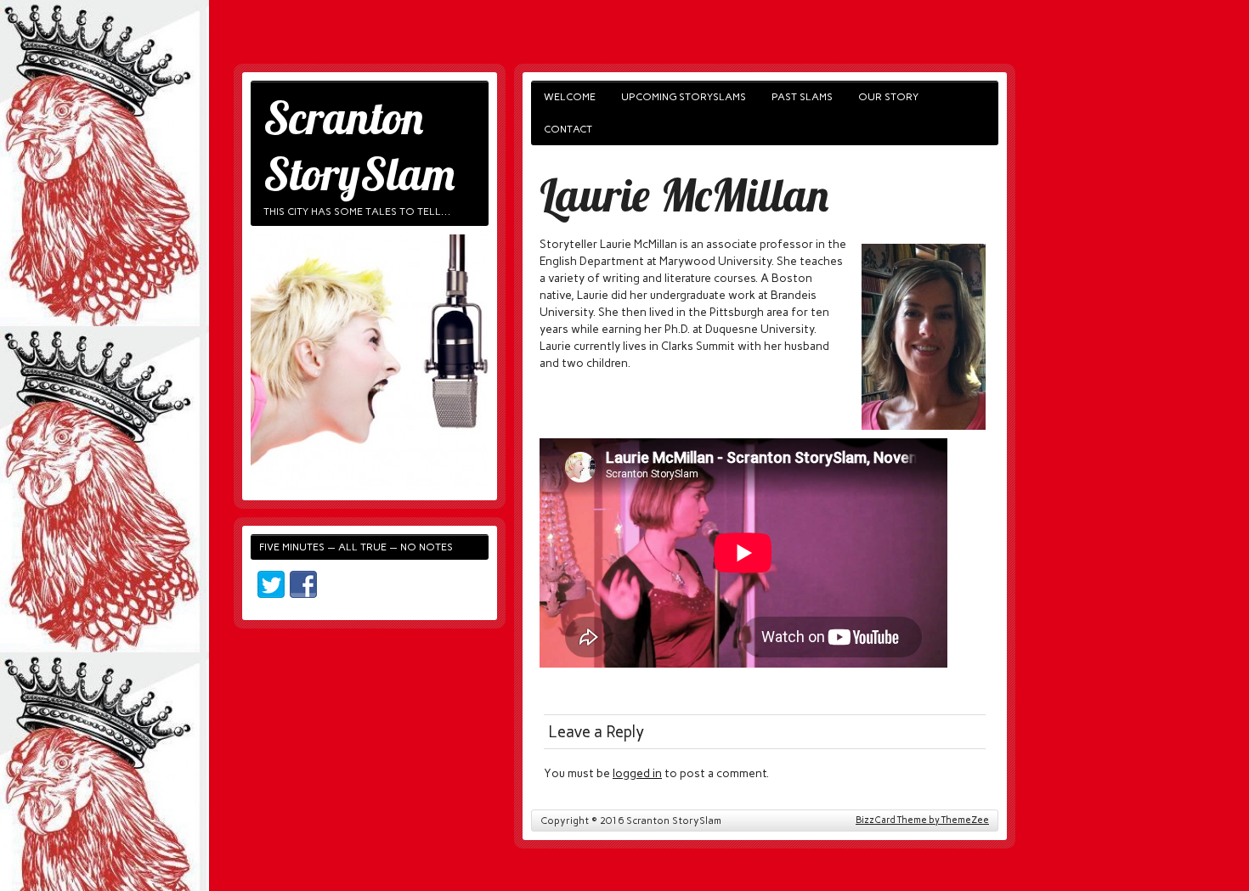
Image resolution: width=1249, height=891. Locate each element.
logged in (637, 773)
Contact (568, 129)
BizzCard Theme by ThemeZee (922, 820)
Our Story (888, 97)
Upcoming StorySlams (683, 97)
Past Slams (802, 97)
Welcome (570, 97)
